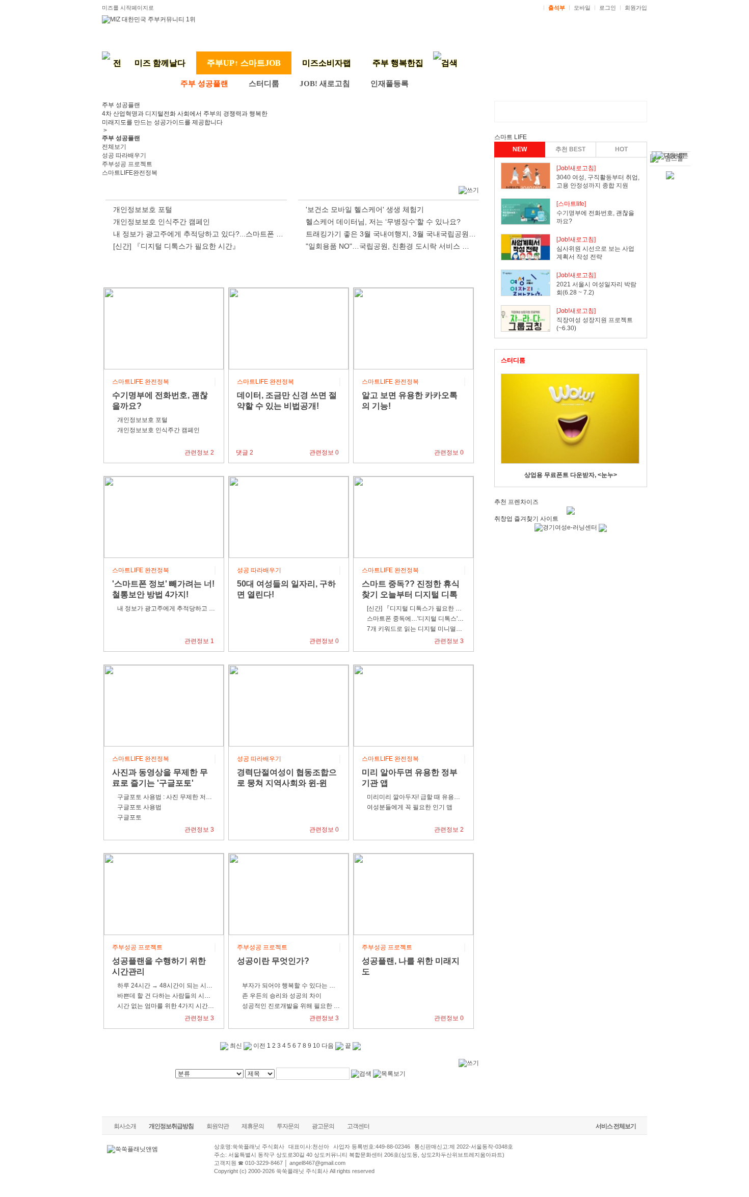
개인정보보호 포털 (142, 209)
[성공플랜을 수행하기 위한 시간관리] (164, 893)
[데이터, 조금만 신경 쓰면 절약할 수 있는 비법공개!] (289, 328)
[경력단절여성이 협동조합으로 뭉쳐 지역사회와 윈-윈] (289, 705)
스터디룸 (264, 83)
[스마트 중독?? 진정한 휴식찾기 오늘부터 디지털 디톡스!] (413, 516)
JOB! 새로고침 (325, 83)
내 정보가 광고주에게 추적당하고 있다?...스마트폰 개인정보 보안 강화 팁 (229, 234)
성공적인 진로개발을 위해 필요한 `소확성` (299, 1005)
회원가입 (636, 8)
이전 (258, 1045)
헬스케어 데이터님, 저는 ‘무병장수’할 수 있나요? (383, 222)
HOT (621, 149)
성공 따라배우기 (124, 155)
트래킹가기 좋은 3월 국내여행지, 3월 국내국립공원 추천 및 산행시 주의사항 (427, 234)
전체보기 (114, 146)
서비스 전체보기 (616, 1126)
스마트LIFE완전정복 (129, 172)
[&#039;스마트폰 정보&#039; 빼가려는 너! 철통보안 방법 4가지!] (164, 516)
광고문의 (323, 1126)
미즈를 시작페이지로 (128, 8)
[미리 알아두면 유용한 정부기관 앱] (413, 705)
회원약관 (217, 1126)
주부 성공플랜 (204, 83)
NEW (520, 149)
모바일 (582, 8)
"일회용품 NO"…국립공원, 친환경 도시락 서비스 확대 (391, 246)
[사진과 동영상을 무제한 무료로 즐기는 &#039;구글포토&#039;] (164, 705)
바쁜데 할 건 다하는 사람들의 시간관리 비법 (176, 995)
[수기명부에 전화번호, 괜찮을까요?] (164, 328)
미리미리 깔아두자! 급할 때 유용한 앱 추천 (424, 797)
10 (316, 1045)
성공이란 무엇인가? (273, 960)
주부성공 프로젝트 (127, 164)
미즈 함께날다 (160, 63)
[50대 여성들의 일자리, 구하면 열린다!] (289, 516)
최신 (235, 1045)
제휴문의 (253, 1126)
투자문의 (288, 1126)
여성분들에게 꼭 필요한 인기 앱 (409, 807)
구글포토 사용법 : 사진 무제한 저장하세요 (173, 797)
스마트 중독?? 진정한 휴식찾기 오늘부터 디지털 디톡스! (411, 594)
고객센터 (358, 1126)
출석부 (556, 8)
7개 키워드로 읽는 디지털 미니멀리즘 (417, 628)
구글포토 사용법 (139, 807)
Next (627, 426)
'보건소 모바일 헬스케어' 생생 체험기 (365, 209)
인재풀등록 (389, 83)
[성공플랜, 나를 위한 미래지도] (413, 893)
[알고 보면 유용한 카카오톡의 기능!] (413, 328)
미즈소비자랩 (326, 63)
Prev (514, 426)
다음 (328, 1045)
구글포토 (129, 817)
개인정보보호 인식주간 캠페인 (161, 222)
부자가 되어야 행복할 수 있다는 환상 (291, 985)
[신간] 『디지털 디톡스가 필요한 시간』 (176, 246)
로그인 (607, 8)
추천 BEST (570, 149)
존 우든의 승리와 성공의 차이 (282, 995)
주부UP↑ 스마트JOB (244, 63)
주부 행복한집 (397, 63)
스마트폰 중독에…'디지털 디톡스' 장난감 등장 (429, 618)
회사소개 (125, 1126)
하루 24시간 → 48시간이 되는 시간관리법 (174, 985)
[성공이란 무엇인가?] (289, 893)
